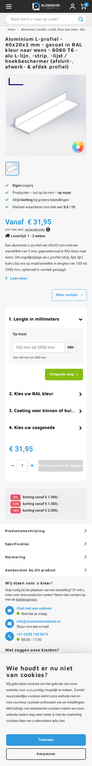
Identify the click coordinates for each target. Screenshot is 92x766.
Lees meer (18, 278)
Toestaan (46, 739)
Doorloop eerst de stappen (61, 465)
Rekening (72, 6)
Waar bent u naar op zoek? (81, 19)
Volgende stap (62, 374)
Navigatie (8, 6)
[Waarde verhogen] (32, 466)
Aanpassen (46, 754)
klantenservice (26, 599)
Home (11, 29)
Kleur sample (66, 294)
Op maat (20, 334)
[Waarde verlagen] (13, 466)
